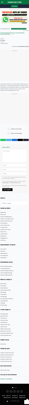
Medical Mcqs (3, 283)
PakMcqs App (22, 395)
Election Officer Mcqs (5, 370)
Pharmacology (3, 305)
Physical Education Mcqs (5, 335)
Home (3, 395)
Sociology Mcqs (3, 322)
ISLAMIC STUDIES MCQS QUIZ (7, 352)
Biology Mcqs (3, 236)
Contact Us (15, 395)
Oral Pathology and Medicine (6, 298)
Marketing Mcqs (3, 253)
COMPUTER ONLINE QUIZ (6, 361)
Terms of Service (14, 182)
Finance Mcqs (3, 249)
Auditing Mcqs (3, 257)
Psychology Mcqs (4, 314)
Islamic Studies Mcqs (5, 225)
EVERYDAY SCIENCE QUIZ (6, 359)
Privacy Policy (5, 182)
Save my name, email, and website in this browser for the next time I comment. (14, 177)
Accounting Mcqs (4, 255)
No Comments (26, 30)
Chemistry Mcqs (3, 233)
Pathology (2, 303)
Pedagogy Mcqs (3, 238)
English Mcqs (3, 212)
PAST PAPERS (15, 397)
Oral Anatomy (3, 294)
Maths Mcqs (3, 214)
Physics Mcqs (3, 231)
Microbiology (3, 292)
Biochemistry (3, 285)
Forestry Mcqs (3, 318)
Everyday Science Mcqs (5, 229)
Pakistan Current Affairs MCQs (19, 28)
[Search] (27, 2)
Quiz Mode (14, 6)
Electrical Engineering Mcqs (6, 266)
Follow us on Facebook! (6, 379)
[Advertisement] (14, 66)
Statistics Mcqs (3, 326)
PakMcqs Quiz (7, 397)
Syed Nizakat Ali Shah (5, 28)
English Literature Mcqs (5, 329)
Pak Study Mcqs (3, 223)
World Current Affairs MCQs (6, 221)
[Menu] (2, 2)
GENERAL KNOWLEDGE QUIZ (6, 355)
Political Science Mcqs (5, 324)
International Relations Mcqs (6, 333)
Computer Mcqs (3, 227)
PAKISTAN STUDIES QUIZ (6, 357)
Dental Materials (4, 288)
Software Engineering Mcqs (6, 275)
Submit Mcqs (3, 344)
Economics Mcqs (4, 320)
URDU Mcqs (3, 240)
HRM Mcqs (2, 251)
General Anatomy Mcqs (5, 290)
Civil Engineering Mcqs (5, 268)
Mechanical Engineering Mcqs (6, 270)
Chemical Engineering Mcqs (6, 272)
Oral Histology (3, 296)
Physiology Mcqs (4, 300)
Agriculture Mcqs (4, 316)
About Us (8, 395)
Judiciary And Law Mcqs (5, 331)
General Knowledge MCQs (6, 216)
